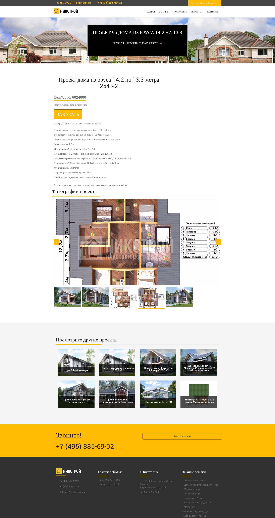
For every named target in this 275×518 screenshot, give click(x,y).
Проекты (196, 11)
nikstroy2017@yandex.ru (74, 3)
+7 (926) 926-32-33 (69, 485)
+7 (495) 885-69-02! (86, 445)
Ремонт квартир (192, 493)
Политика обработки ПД (194, 515)
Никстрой (69, 12)
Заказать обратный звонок (203, 2)
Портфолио (180, 11)
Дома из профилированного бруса (201, 484)
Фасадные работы (193, 497)
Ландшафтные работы (195, 479)
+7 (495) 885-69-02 (69, 480)
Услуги (163, 11)
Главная (150, 11)
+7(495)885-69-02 (110, 3)
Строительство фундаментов (198, 502)
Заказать (68, 114)
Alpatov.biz (189, 506)
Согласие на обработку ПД (195, 510)
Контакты (213, 11)
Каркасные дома (192, 488)
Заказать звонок (182, 435)
